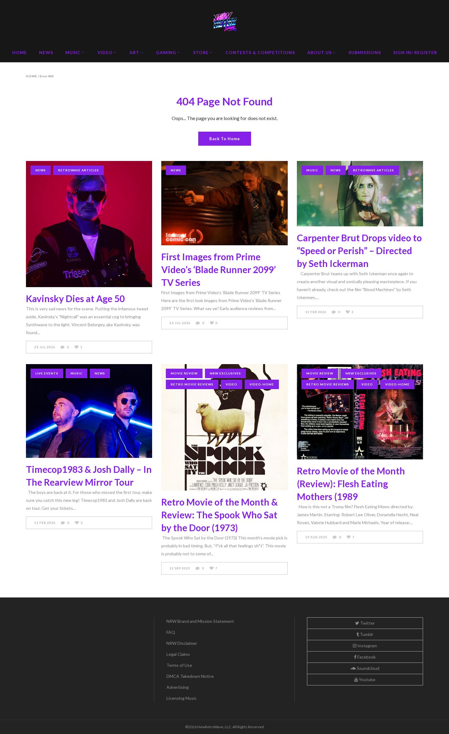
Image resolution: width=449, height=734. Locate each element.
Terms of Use (179, 665)
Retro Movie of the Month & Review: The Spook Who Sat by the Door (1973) (219, 514)
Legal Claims (178, 654)
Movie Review (184, 373)
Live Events (46, 373)
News (40, 170)
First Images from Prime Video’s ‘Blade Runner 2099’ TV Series (218, 269)
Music (312, 170)
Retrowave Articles (78, 170)
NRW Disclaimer (181, 643)
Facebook (366, 656)
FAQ (170, 632)
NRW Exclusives (225, 373)
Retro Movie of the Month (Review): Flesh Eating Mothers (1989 (351, 483)
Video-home (262, 384)
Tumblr (366, 634)
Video (231, 384)
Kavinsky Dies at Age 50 (75, 298)
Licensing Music (181, 698)
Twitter (367, 623)
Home (31, 76)
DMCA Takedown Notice (190, 676)
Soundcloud (367, 668)
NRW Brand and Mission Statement (200, 621)
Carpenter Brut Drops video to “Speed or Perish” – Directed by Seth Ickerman (359, 250)
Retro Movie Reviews (192, 384)
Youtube (366, 679)
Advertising (177, 687)
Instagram (366, 645)
